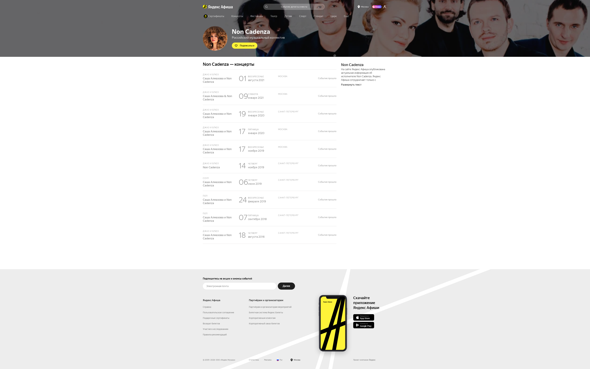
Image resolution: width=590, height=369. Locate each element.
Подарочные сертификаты (216, 318)
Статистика (254, 360)
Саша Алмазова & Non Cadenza (269, 96)
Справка (207, 307)
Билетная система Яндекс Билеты (266, 312)
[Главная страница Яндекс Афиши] (205, 7)
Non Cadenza (269, 165)
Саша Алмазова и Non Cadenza (269, 78)
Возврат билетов (211, 323)
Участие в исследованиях (215, 329)
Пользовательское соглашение (218, 312)
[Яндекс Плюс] (377, 6)
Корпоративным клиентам (262, 318)
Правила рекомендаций (215, 334)
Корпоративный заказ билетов (264, 323)
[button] (346, 16)
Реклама (267, 360)
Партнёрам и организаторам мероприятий (270, 307)
